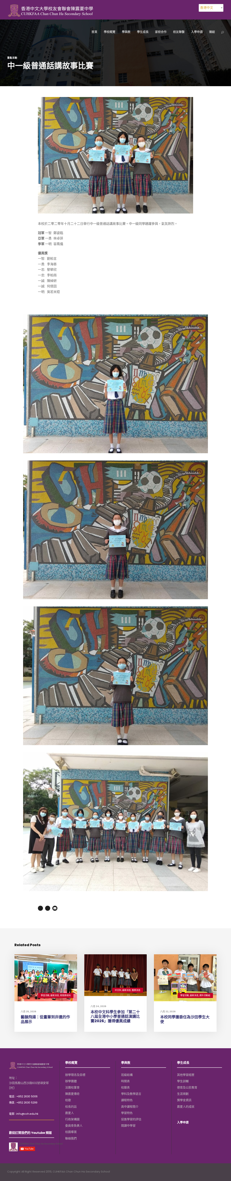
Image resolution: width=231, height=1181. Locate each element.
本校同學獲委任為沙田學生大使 (185, 1019)
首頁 (94, 32)
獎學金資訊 (184, 1100)
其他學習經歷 (185, 1075)
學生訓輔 (183, 1081)
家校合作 (161, 32)
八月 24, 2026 (98, 1006)
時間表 (125, 1081)
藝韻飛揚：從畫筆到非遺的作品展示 (45, 1019)
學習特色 (127, 1113)
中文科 (118, 990)
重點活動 (12, 57)
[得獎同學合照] (115, 821)
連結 (212, 32)
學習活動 (45, 995)
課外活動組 (204, 995)
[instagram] (222, 1172)
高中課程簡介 (129, 1107)
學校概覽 (109, 32)
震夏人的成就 (185, 1107)
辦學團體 (71, 1081)
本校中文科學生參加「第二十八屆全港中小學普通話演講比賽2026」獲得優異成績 (115, 1016)
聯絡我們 (71, 1138)
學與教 (126, 32)
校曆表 (125, 1087)
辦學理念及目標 (75, 1075)
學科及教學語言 (131, 1094)
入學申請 (197, 32)
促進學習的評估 (131, 1119)
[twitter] (215, 1172)
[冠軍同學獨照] (115, 383)
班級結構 (127, 1075)
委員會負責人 (73, 1126)
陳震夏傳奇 (72, 1094)
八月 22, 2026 (168, 1011)
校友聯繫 (179, 32)
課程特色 (127, 1100)
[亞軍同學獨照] (115, 529)
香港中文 (206, 7)
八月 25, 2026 (28, 1011)
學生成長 (143, 32)
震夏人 (69, 1113)
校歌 (68, 1100)
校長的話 (71, 1107)
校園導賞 (71, 1132)
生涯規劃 (183, 1094)
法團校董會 (72, 1087)
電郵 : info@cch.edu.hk (23, 1114)
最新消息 (54, 995)
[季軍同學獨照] (115, 675)
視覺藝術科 (65, 995)
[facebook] (208, 1172)
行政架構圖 (72, 1119)
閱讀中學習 (128, 1126)
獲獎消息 (136, 990)
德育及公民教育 (187, 1087)
